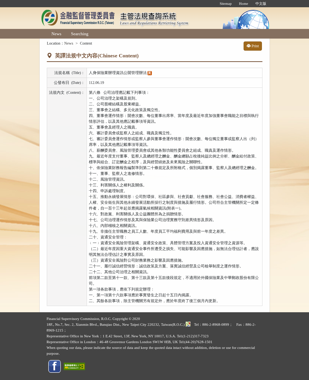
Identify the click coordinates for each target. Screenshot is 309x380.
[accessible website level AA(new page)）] (74, 366)
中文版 (260, 4)
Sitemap (226, 4)
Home (243, 4)
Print (255, 46)
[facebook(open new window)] (54, 366)
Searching (79, 33)
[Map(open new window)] (188, 324)
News (56, 33)
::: (211, 4)
